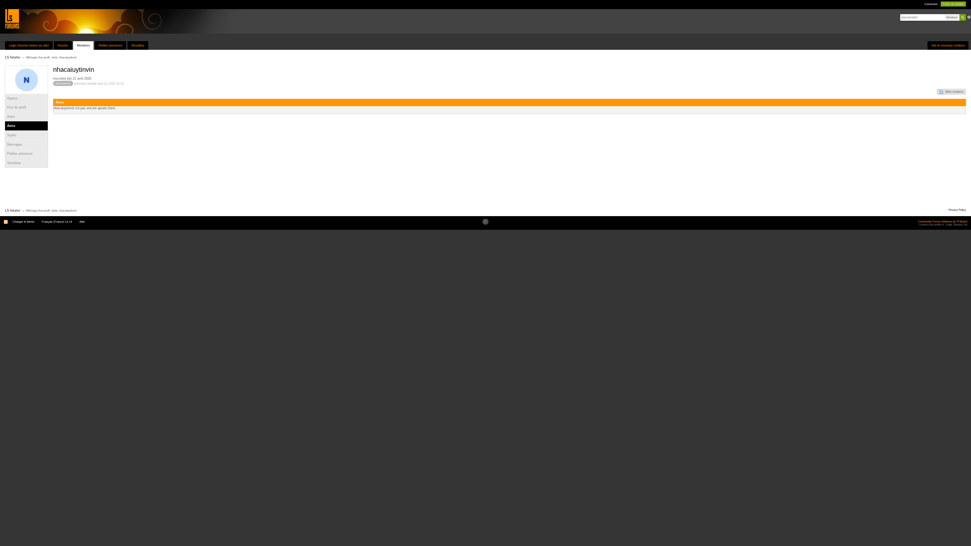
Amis (11, 126)
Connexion (931, 4)
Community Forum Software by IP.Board (942, 221)
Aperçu (12, 98)
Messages (14, 144)
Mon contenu (953, 92)
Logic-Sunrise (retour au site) (29, 45)
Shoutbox (137, 45)
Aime (11, 117)
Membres (83, 45)
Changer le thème (23, 221)
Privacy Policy (957, 209)
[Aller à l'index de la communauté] (12, 18)
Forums (63, 45)
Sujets (11, 135)
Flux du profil (16, 107)
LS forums (12, 210)
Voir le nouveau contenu (948, 45)
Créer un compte (953, 4)
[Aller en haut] (485, 222)
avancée (969, 17)
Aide (82, 221)
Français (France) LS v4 (57, 221)
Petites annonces (110, 45)
